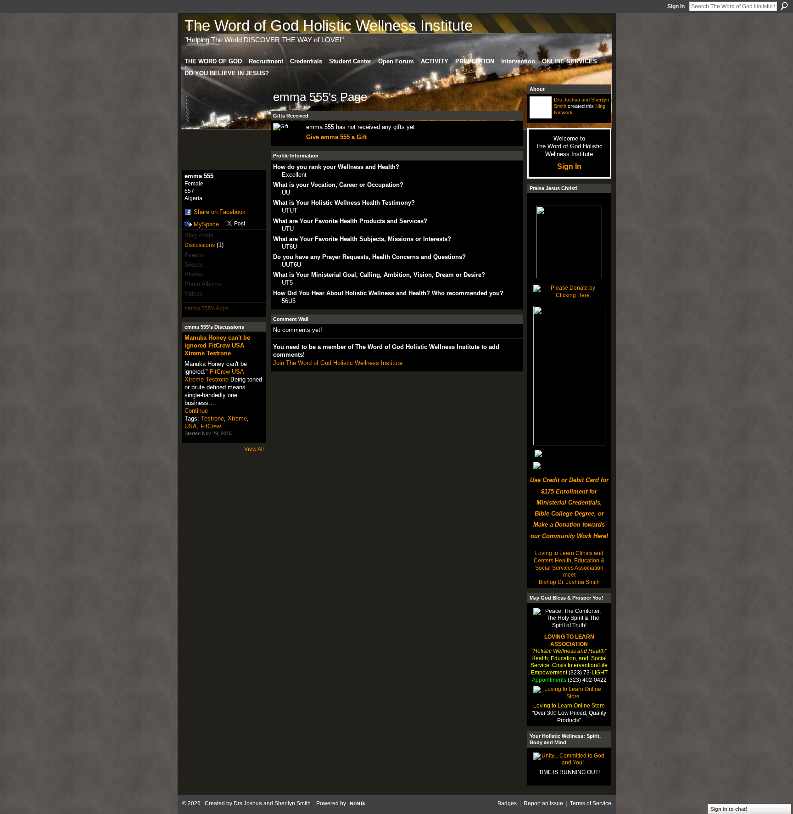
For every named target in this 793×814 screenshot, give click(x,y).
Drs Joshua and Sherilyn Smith (272, 803)
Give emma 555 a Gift (336, 137)
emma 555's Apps (206, 308)
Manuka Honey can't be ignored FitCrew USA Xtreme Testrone (217, 345)
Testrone (212, 418)
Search (784, 6)
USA (190, 426)
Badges (507, 803)
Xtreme (237, 418)
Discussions (199, 245)
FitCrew (211, 426)
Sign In (676, 6)
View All (254, 449)
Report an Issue (543, 803)
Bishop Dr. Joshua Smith (569, 582)
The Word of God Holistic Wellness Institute (328, 25)
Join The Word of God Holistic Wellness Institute (337, 362)
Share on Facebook (220, 211)
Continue (196, 410)
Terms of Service (590, 803)
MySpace (206, 224)
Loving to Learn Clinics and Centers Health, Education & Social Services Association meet (569, 564)
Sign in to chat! (729, 809)
